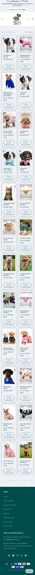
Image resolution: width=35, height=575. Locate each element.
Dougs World (15, 570)
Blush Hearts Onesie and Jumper (24, 349)
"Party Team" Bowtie (24, 132)
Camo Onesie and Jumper (25, 424)
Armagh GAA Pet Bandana (8, 274)
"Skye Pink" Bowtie (24, 169)
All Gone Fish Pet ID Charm (8, 204)
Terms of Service (9, 517)
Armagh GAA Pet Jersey (25, 274)
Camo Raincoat (8, 461)
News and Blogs (9, 501)
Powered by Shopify (22, 570)
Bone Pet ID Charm (7, 387)
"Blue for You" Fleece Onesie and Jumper (7, 94)
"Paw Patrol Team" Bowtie (7, 169)
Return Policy (8, 526)
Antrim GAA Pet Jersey (8, 239)
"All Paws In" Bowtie (7, 56)
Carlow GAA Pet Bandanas (25, 461)
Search (6, 497)
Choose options (9, 66)
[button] (2, 19)
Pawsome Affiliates (10, 505)
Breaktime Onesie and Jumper (26, 387)
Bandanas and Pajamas (7, 311)
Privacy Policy (8, 522)
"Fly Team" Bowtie (23, 93)
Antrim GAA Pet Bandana (25, 204)
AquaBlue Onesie (25, 238)
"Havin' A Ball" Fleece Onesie (8, 132)
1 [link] (4, 480)
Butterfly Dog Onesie (7, 424)
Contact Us (7, 509)
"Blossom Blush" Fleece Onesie (25, 56)
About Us (7, 513)
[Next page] (30, 481)
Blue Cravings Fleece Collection (9, 348)
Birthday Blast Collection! (24, 311)
